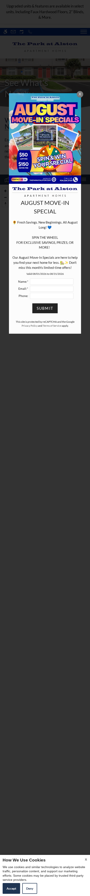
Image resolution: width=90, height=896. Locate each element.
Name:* (23, 281)
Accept (11, 888)
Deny (29, 888)
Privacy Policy (30, 325)
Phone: (23, 296)
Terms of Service (52, 325)
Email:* (23, 288)
